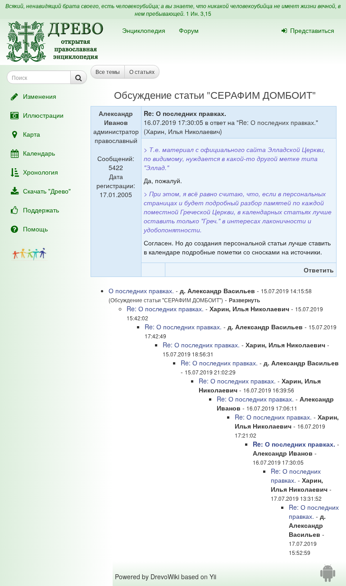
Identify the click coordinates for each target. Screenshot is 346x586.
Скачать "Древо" (47, 190)
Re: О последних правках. (277, 122)
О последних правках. (141, 290)
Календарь (39, 152)
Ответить (319, 269)
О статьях (142, 71)
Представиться (312, 30)
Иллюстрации (43, 115)
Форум (189, 30)
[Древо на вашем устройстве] (327, 576)
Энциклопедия (143, 30)
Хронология (40, 171)
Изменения (39, 96)
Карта (31, 133)
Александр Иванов (116, 118)
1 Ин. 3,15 (198, 13)
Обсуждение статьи (159, 95)
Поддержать (41, 209)
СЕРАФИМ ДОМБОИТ (261, 95)
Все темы (108, 71)
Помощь (35, 228)
